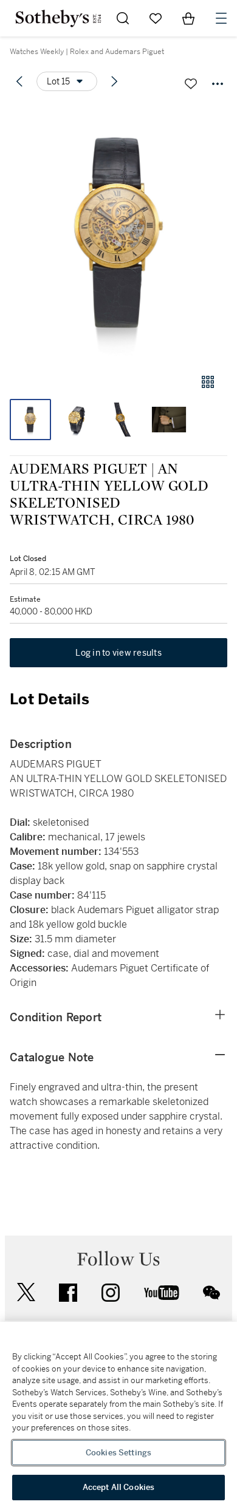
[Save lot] (191, 84)
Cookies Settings (118, 1452)
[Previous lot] (19, 81)
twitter (26, 1292)
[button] (118, 233)
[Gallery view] (208, 382)
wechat (211, 1292)
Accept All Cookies (118, 1487)
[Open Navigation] (221, 18)
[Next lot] (114, 81)
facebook (68, 1293)
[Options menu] (217, 84)
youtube (161, 1292)
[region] (118, 1416)
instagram (110, 1293)
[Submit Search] (123, 18)
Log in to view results (118, 652)
